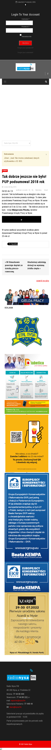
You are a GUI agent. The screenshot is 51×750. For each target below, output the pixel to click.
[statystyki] (25, 749)
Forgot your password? (25, 48)
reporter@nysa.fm (18, 700)
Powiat (5, 170)
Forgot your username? (25, 52)
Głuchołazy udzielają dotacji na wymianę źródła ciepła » (36, 265)
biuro (12, 707)
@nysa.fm (18, 707)
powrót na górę (42, 280)
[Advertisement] (25, 112)
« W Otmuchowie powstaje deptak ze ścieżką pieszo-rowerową (14, 267)
